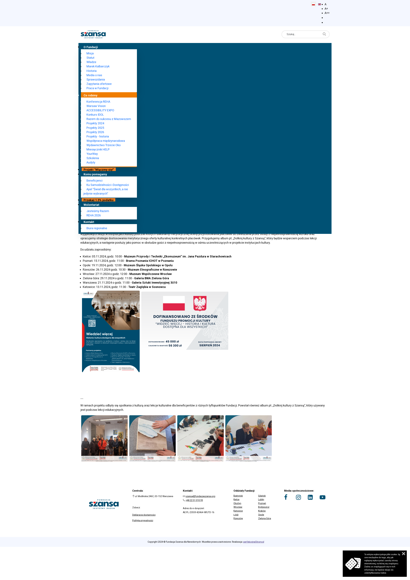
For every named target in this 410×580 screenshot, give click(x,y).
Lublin (261, 499)
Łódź (236, 514)
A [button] (325, 4)
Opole (261, 514)
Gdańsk (262, 496)
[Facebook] (285, 497)
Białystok (238, 496)
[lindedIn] (310, 497)
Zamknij (403, 553)
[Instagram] (298, 497)
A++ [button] (327, 13)
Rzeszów (238, 518)
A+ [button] (326, 8)
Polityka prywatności (142, 520)
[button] (256, 493)
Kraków (262, 511)
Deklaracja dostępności (144, 515)
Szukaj (325, 34)
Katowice (238, 511)
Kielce (236, 499)
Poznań (262, 503)
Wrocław (238, 507)
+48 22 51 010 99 (194, 500)
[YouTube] (322, 497)
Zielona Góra (264, 518)
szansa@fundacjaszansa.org (200, 496)
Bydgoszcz (263, 507)
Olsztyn (237, 503)
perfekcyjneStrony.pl (253, 542)
